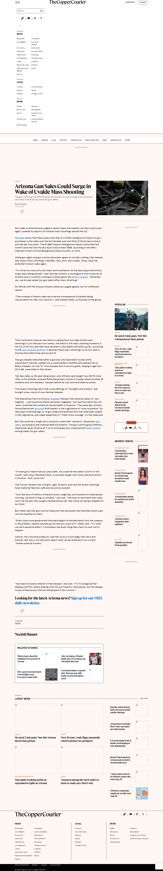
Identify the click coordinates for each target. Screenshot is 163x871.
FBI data (19, 238)
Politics (34, 65)
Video (19, 106)
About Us (21, 110)
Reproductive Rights (24, 776)
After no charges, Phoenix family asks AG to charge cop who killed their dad (73, 659)
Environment (36, 51)
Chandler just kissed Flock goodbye (123, 543)
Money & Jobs (23, 65)
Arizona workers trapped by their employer (122, 521)
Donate (143, 2)
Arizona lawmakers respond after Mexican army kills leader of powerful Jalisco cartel (73, 674)
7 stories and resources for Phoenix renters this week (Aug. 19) (120, 777)
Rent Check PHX (92, 140)
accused (39, 409)
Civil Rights (21, 42)
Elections (21, 51)
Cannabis (35, 39)
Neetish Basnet (21, 204)
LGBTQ (34, 61)
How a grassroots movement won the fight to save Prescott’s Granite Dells (29, 674)
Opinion (34, 106)
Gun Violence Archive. (34, 350)
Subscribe (130, 2)
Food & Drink (37, 87)
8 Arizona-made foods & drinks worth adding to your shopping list (120, 743)
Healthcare (21, 55)
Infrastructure (37, 58)
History (20, 90)
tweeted (54, 399)
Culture (20, 87)
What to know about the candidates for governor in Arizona (28, 659)
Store (19, 113)
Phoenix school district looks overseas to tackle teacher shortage (122, 406)
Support (35, 865)
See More (144, 698)
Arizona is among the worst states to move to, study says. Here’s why (123, 389)
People (20, 94)
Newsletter (36, 110)
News (33, 90)
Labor (19, 61)
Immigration (22, 58)
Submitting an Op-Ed (139, 838)
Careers (44, 865)
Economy (21, 48)
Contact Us (21, 119)
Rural (33, 68)
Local (53, 140)
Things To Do (37, 94)
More (113, 823)
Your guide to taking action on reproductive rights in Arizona (123, 371)
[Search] (41, 11)
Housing (34, 55)
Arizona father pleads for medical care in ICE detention (124, 499)
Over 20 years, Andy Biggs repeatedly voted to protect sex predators (123, 353)
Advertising (21, 125)
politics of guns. (80, 277)
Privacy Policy (55, 865)
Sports (19, 74)
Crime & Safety (40, 832)
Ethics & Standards (21, 865)
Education (35, 48)
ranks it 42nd (93, 428)
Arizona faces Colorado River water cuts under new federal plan (124, 455)
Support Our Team (138, 835)
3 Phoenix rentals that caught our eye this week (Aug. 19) (120, 793)
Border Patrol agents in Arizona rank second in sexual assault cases (124, 477)
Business (20, 39)
